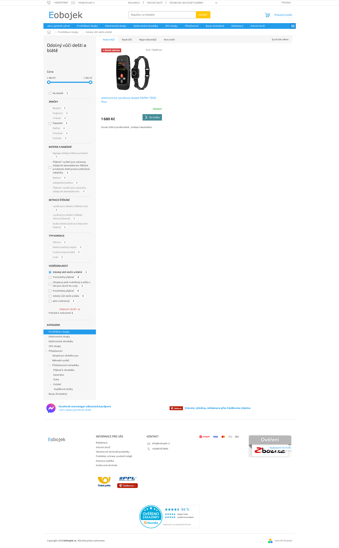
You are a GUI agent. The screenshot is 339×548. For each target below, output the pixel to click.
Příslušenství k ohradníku (65, 365)
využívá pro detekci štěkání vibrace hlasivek (67, 216)
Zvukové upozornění (66, 252)
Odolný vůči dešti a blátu (68, 296)
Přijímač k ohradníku (63, 370)
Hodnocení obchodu (106, 465)
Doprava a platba (105, 461)
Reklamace (134, 2)
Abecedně (169, 39)
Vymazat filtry (68, 309)
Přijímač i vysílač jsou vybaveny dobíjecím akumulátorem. (69, 189)
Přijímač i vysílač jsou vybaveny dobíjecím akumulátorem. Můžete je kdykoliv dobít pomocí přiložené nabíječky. (71, 167)
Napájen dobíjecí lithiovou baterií (70, 155)
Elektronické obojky (59, 336)
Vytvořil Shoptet (283, 540)
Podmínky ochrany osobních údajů (114, 456)
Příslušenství (55, 351)
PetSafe (59, 138)
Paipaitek (60, 123)
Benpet (59, 108)
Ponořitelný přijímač (66, 291)
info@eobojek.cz (161, 443)
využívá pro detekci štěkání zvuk (70, 208)
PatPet (59, 128)
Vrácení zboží (154, 2)
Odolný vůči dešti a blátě (70, 272)
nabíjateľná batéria (65, 183)
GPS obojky (55, 346)
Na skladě (60, 93)
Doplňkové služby (63, 389)
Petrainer (60, 133)
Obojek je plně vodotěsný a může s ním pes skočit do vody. (71, 284)
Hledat (203, 14)
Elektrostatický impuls (67, 247)
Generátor (58, 375)
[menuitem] (58, 26)
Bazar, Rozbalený (58, 394)
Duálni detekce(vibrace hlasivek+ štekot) (70, 225)
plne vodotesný (63, 301)
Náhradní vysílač (60, 360)
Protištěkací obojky (59, 332)
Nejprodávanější (147, 39)
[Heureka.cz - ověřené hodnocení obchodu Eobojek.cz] (169, 516)
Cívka (56, 379)
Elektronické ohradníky (61, 341)
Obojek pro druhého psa (65, 355)
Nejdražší (127, 39)
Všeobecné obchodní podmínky (186, 2)
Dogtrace (60, 113)
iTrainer (59, 118)
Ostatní (57, 384)
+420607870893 (160, 449)
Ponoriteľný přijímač (66, 277)
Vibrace (59, 242)
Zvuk (58, 257)
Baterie (59, 178)
